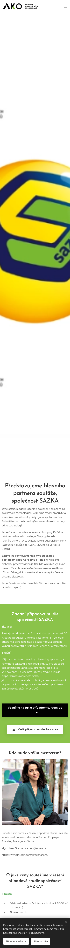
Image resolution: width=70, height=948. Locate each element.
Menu (65, 6)
